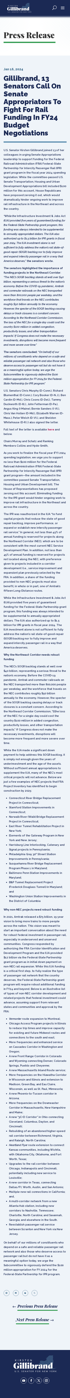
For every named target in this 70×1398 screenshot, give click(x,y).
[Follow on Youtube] (24, 1380)
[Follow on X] (39, 1380)
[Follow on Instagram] (46, 1380)
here (51, 429)
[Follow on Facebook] (31, 1380)
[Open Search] (54, 7)
